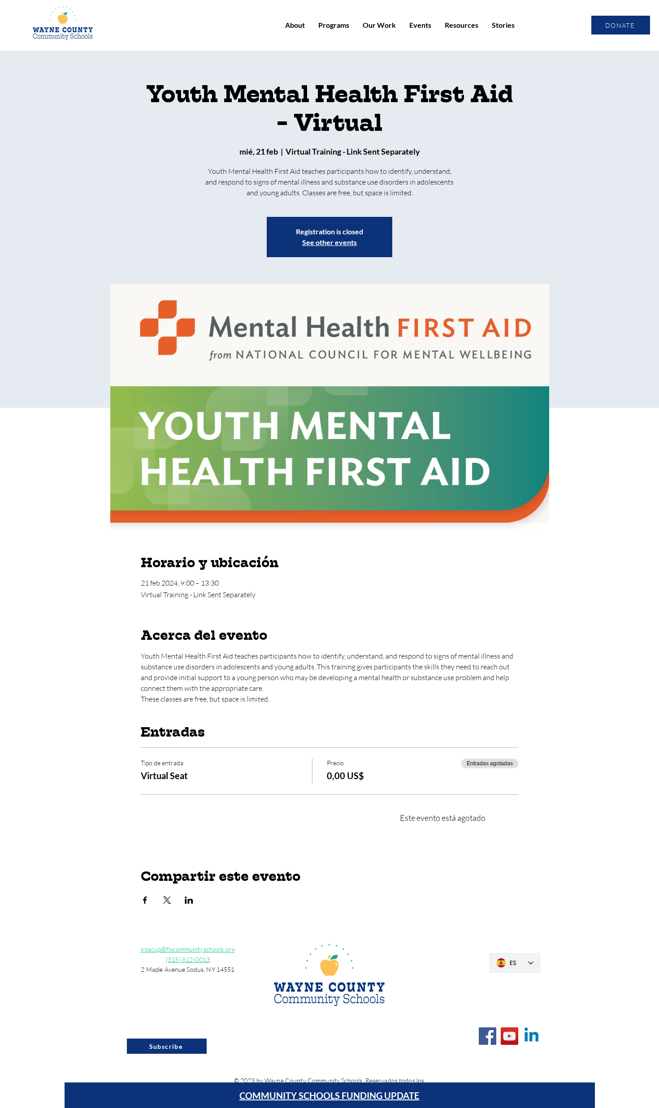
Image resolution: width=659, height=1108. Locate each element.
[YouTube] (509, 1036)
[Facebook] (487, 1036)
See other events (329, 242)
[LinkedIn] (531, 1036)
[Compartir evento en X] (167, 900)
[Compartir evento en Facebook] (145, 900)
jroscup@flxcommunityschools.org (188, 949)
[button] (295, 25)
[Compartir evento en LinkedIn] (189, 900)
